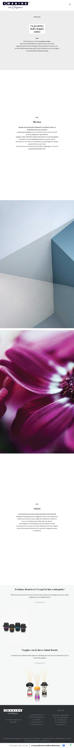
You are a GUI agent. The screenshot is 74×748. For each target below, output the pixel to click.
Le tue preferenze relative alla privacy (45, 745)
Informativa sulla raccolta (18, 745)
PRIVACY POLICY (37, 722)
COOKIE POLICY (37, 724)
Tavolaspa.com (60, 724)
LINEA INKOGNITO (37, 715)
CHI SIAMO (37, 719)
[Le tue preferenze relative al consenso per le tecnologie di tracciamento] (70, 744)
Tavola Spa (36, 738)
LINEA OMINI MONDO (37, 717)
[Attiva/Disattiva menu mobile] (70, 4)
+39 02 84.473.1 (62, 720)
